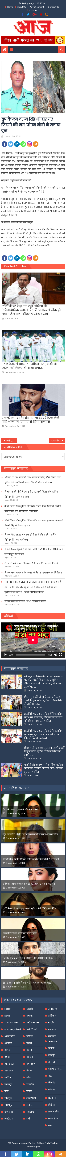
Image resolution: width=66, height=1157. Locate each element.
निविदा (29, 1036)
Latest (7, 1008)
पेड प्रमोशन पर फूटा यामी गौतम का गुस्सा (20, 809)
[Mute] (55, 654)
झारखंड (29, 1008)
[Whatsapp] (23, 144)
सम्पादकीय (53, 1111)
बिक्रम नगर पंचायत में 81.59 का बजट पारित (25, 601)
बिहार (29, 1091)
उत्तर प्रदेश (9, 1063)
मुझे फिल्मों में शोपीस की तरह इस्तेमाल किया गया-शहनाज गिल (30, 834)
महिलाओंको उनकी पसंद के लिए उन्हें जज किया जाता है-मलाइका (31, 859)
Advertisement (37, 7)
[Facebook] (4, 144)
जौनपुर (51, 1055)
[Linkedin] (17, 144)
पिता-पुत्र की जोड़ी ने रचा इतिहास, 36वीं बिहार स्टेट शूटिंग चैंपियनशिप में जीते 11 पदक (31, 494)
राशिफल (52, 1015)
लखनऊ (52, 1029)
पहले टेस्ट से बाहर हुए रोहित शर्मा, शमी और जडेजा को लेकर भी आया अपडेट (30, 366)
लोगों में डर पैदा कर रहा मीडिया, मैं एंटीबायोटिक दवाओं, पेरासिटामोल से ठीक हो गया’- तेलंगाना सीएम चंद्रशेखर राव (31, 310)
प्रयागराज (30, 1063)
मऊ (50, 1075)
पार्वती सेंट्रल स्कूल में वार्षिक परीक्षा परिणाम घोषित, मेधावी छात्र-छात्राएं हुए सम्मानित (34, 551)
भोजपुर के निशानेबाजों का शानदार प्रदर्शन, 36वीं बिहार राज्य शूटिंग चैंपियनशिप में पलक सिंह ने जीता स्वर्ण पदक (32, 480)
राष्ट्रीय (51, 1022)
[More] (35, 144)
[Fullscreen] (60, 654)
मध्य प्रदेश (31, 1098)
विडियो (51, 1104)
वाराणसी (52, 1036)
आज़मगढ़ (52, 1041)
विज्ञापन (52, 1098)
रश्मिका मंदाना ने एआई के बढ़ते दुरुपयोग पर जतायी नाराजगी (29, 883)
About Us (21, 7)
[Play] (5, 654)
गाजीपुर (8, 1098)
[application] (33, 640)
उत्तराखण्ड (9, 1070)
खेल (6, 1091)
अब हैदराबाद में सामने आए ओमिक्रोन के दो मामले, (11, 440)
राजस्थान (52, 1008)
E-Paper (33, 10)
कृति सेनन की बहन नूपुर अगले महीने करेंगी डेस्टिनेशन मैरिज (29, 908)
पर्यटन (29, 1056)
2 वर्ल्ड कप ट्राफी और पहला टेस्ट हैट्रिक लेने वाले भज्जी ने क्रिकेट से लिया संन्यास (30, 419)
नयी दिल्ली (31, 1029)
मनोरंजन (30, 1105)
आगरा (7, 1050)
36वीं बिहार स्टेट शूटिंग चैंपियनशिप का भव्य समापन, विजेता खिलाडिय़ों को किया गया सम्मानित (32, 509)
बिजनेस (30, 1084)
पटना (29, 1050)
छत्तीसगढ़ (8, 1111)
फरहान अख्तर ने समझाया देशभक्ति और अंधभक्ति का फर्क (28, 958)
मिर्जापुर (52, 1082)
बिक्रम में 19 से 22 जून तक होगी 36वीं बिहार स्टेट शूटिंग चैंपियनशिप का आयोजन (30, 537)
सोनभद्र (51, 1089)
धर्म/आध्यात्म (32, 1022)
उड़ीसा (7, 1056)
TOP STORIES (11, 1022)
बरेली (29, 1077)
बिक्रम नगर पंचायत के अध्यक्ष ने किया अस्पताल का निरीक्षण (33, 572)
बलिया (51, 1062)
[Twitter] (10, 144)
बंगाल (29, 1070)
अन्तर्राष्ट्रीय (9, 1036)
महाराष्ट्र (30, 1111)
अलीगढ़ (8, 1043)
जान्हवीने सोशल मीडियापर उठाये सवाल (20, 933)
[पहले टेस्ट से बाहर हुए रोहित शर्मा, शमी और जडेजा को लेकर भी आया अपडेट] (33, 346)
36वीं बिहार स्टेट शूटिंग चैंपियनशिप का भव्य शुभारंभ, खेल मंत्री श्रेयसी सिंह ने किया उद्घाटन (33, 523)
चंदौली (51, 1048)
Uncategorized (12, 1029)
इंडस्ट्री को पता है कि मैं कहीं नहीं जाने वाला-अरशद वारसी (27, 982)
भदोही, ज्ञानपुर (55, 1068)
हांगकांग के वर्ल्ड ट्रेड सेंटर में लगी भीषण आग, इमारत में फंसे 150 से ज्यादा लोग (58, 440)
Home (10, 7)
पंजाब (29, 1043)
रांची (28, 1118)
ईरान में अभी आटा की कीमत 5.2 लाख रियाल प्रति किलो (31, 563)
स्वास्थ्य (51, 1125)
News (7, 1015)
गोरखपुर (8, 1105)
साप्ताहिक (53, 1118)
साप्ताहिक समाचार (16, 788)
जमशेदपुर (8, 1118)
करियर (7, 1077)
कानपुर (8, 1084)
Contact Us (53, 7)
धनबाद (29, 1015)
